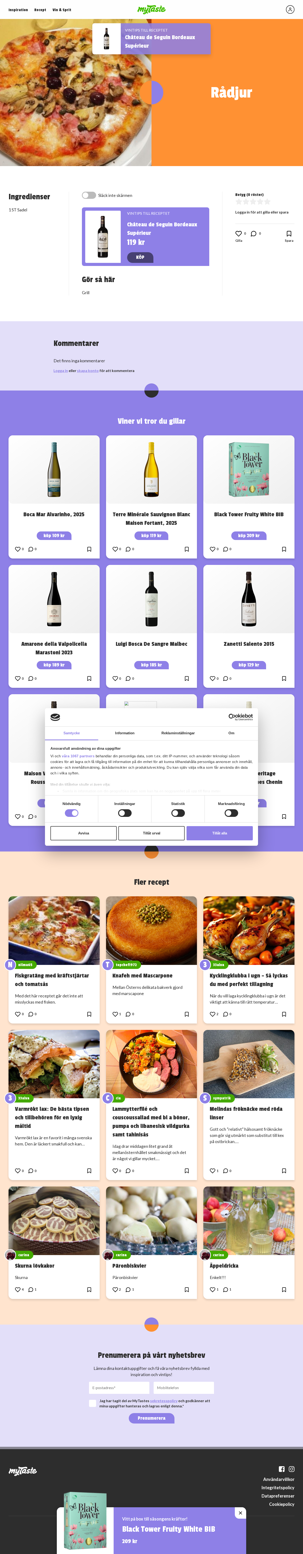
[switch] (125, 813)
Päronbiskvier (129, 1265)
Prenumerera (151, 1418)
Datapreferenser (278, 1495)
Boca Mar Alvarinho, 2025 (54, 514)
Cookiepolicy (281, 1504)
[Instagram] (291, 1469)
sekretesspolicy (164, 1400)
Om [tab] (231, 733)
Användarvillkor (278, 1479)
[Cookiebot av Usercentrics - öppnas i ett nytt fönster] (232, 717)
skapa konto (88, 370)
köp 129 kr (249, 665)
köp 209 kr (249, 536)
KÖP (140, 257)
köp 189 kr (54, 665)
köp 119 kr (151, 536)
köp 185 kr (151, 665)
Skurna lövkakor (34, 1265)
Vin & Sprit (62, 10)
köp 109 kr (54, 536)
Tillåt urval (151, 833)
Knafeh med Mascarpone (142, 975)
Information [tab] (124, 733)
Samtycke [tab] (71, 733)
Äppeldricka (224, 1265)
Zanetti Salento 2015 (249, 643)
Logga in (60, 370)
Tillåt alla (219, 833)
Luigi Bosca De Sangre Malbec (151, 643)
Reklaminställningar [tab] (178, 733)
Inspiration (18, 10)
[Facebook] (282, 1469)
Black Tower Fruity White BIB (249, 514)
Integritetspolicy (277, 1487)
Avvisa (83, 833)
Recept (40, 10)
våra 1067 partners (78, 756)
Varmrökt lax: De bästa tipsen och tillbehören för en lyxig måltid (52, 1117)
